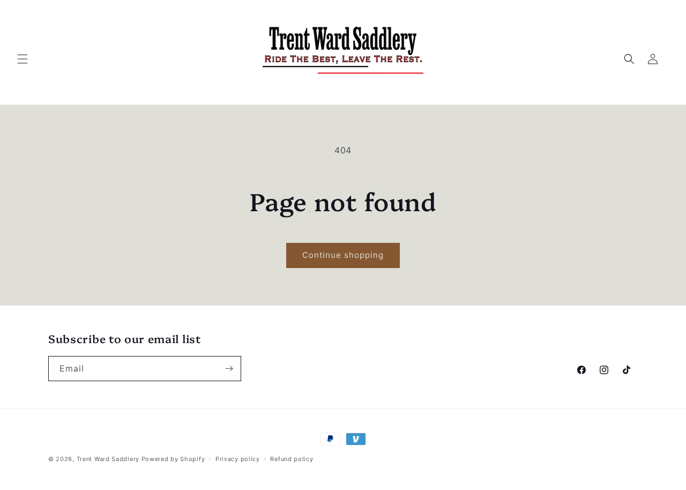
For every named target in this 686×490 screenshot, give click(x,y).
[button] (22, 59)
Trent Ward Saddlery (109, 459)
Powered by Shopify (173, 459)
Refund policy (291, 459)
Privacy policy (237, 459)
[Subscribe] (229, 368)
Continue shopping (343, 255)
